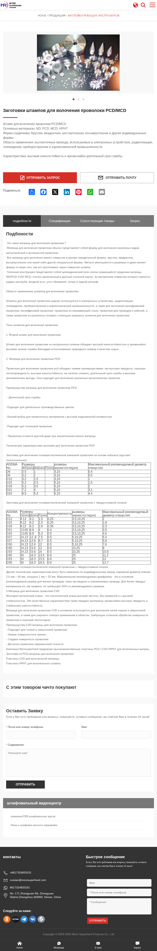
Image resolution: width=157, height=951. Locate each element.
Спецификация (59, 221)
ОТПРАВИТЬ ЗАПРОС (43, 177)
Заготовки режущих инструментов (93, 15)
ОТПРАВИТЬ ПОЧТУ (120, 177)
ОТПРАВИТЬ (25, 784)
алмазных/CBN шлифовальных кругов (33, 816)
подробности (22, 221)
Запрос (135, 221)
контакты (12, 857)
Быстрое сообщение (105, 857)
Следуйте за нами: (17, 911)
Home (42, 15)
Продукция (57, 15)
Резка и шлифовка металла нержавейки (34, 825)
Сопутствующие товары (97, 221)
